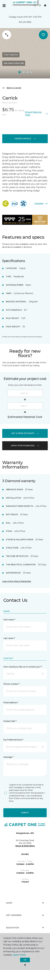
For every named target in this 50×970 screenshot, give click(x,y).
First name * (9, 620)
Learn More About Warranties (16, 581)
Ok (24, 960)
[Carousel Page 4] (31, 72)
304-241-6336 (25, 22)
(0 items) (45, 5)
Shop (9, 903)
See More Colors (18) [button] (13, 63)
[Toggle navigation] (4, 5)
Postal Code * (9, 721)
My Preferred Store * (13, 740)
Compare (38, 203)
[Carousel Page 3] (27, 72)
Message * (8, 757)
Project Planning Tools (33, 113)
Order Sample (22, 138)
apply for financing (23, 445)
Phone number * (11, 684)
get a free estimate (22, 433)
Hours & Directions (25, 846)
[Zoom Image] (6, 34)
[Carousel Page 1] (19, 72)
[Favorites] (39, 6)
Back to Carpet (14, 88)
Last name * (9, 638)
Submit (25, 812)
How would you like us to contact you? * (22, 667)
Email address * (10, 703)
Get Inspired (13, 915)
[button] (34, 6)
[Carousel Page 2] (23, 72)
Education (12, 927)
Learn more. (19, 955)
